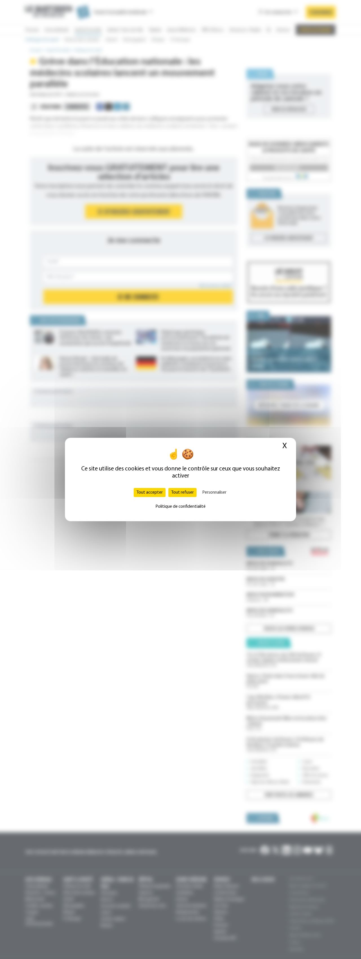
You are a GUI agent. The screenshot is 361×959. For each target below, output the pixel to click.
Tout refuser (182, 492)
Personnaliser (214, 492)
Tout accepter (150, 492)
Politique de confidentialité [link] (180, 506)
